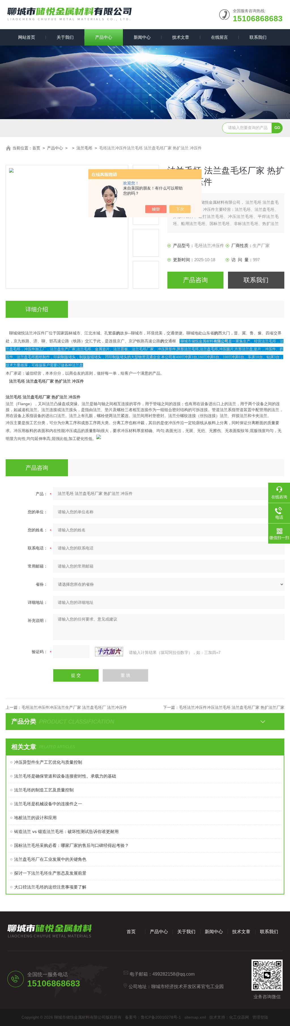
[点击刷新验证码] (109, 651)
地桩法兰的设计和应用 (35, 817)
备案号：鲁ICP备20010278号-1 (153, 1017)
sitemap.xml (195, 1017)
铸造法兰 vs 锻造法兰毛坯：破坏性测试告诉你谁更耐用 (66, 831)
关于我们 (65, 37)
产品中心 (103, 37)
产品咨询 (195, 280)
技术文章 (180, 37)
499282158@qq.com (173, 974)
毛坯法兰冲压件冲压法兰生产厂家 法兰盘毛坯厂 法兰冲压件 (74, 707)
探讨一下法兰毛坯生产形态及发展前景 (50, 873)
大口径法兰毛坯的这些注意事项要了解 (50, 887)
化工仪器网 (239, 1017)
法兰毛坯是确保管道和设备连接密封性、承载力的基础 (65, 776)
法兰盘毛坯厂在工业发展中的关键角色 (50, 859)
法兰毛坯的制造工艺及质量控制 (44, 789)
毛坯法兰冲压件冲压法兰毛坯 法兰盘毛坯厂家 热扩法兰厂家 (231, 707)
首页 (36, 148)
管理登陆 (260, 1017)
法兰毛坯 (84, 148)
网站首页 (26, 37)
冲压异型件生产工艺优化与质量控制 (48, 762)
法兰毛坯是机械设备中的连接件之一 (48, 803)
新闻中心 (142, 37)
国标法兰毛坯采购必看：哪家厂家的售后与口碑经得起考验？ (71, 845)
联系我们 (258, 37)
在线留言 (219, 37)
